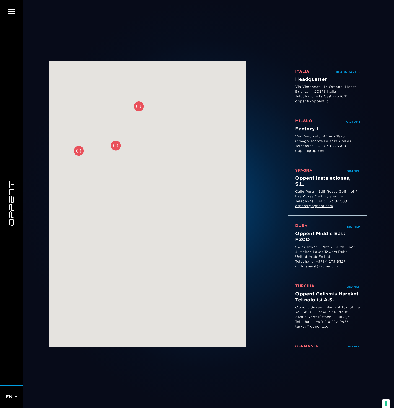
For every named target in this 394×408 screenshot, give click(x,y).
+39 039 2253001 (332, 96)
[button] (116, 146)
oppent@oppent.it (311, 101)
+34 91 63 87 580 (331, 201)
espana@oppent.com (314, 206)
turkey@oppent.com (313, 326)
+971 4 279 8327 (331, 261)
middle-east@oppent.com (318, 266)
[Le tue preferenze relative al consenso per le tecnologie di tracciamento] (386, 403)
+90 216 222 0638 (332, 322)
